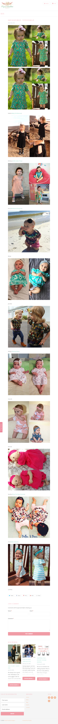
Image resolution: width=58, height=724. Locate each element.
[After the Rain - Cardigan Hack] (29, 651)
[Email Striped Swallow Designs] (49, 701)
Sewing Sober (15, 351)
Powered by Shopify (27, 720)
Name (10, 611)
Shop (27, 699)
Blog (2, 13)
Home (27, 697)
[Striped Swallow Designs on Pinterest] (52, 697)
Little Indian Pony (17, 161)
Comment (11, 618)
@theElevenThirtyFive (16, 208)
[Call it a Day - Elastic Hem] (14, 654)
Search (27, 705)
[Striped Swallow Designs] (7, 6)
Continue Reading (14, 685)
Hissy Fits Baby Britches (18, 494)
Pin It (26, 595)
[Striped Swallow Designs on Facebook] (49, 697)
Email (39, 595)
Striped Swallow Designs (9, 720)
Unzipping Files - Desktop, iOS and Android (42, 660)
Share (19, 595)
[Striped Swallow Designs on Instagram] (55, 697)
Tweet (12, 595)
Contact (28, 707)
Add (32, 595)
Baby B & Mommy (16, 113)
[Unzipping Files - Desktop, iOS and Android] (43, 650)
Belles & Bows (14, 542)
